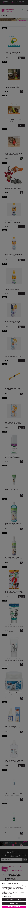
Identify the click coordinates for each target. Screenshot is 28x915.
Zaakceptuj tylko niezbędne (14, 899)
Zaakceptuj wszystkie (14, 906)
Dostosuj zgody (14, 903)
